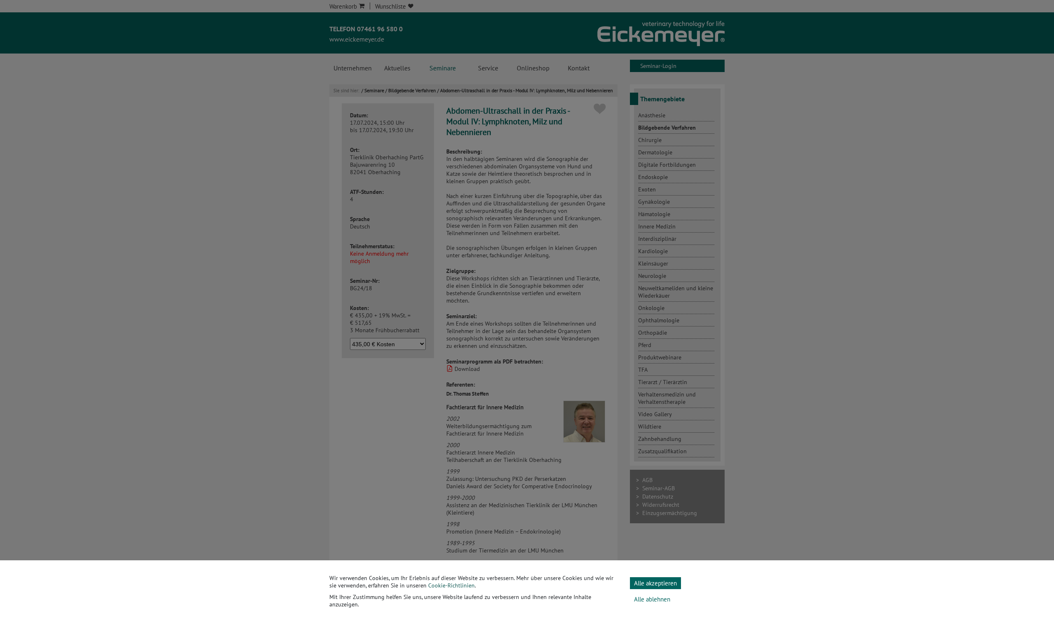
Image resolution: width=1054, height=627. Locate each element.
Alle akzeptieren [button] (655, 583)
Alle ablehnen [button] (652, 599)
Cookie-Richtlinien (451, 585)
